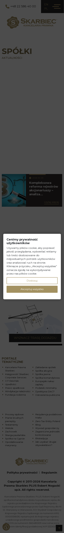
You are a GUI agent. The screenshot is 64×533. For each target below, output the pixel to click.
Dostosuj (32, 280)
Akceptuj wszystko (32, 289)
